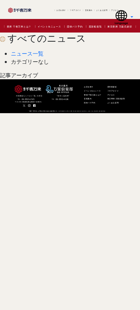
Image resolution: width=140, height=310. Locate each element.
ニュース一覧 (27, 53)
